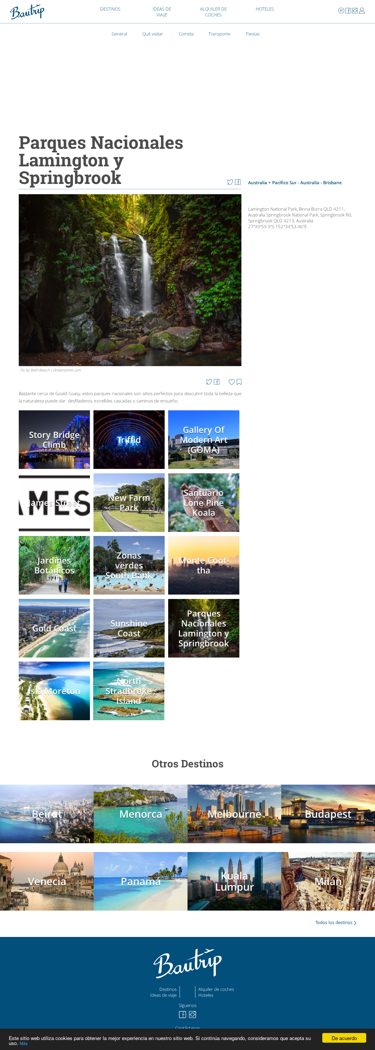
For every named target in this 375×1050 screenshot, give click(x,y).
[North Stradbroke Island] (129, 721)
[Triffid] (130, 469)
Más (24, 1043)
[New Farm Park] (130, 532)
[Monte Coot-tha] (204, 595)
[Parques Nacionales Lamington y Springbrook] (204, 658)
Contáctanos (187, 1028)
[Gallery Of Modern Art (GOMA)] (204, 469)
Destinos (168, 989)
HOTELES (265, 9)
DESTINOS (110, 9)
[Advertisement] (305, 426)
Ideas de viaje (163, 995)
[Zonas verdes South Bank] (130, 595)
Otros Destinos (188, 763)
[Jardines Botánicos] (55, 595)
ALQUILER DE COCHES (213, 12)
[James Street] (55, 532)
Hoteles (205, 995)
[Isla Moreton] (55, 721)
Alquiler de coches (216, 989)
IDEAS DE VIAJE (162, 12)
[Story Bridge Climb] (55, 469)
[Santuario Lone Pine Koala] (204, 532)
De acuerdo (344, 1038)
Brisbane (332, 182)
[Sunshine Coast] (130, 658)
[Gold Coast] (55, 658)
